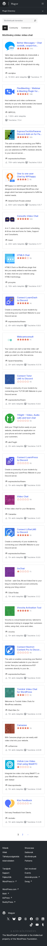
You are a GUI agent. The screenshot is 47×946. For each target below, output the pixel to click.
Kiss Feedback (24, 800)
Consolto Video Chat (27, 216)
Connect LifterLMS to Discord (26, 530)
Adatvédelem (8, 861)
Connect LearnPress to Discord (27, 458)
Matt (5, 893)
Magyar (11, 913)
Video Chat (22, 496)
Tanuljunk (6, 868)
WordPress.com (10, 889)
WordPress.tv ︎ (9, 881)
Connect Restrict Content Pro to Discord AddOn (29, 648)
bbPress (7, 898)
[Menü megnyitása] (43, 3)
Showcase (29, 848)
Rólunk (5, 848)
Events (28, 873)
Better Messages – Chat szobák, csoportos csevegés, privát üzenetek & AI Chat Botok (29, 44)
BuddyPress (9, 902)
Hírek (4, 852)
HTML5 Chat (23, 255)
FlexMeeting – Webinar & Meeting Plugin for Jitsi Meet (28, 89)
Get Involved (30, 868)
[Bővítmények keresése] (35, 20)
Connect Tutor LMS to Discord (25, 377)
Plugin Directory (8, 11)
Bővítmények (30, 856)
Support (5, 873)
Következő (28, 834)
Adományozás (32, 877)
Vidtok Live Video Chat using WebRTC (27, 762)
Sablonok (29, 852)
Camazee (22, 725)
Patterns (28, 861)
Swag (28, 881)
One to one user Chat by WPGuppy (26, 175)
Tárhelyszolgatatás (10, 856)
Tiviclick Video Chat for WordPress (27, 690)
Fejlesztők (6, 877)
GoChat (21, 568)
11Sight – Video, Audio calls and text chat (28, 416)
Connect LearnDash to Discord (27, 299)
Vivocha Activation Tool (29, 607)
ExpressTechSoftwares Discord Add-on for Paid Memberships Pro (29, 133)
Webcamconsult (25, 336)
